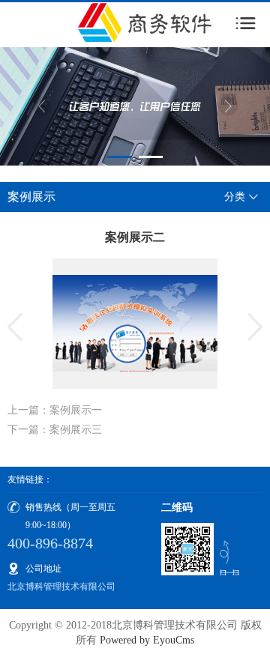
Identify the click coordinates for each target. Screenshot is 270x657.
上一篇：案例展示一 (55, 410)
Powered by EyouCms (145, 640)
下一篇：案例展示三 (55, 429)
